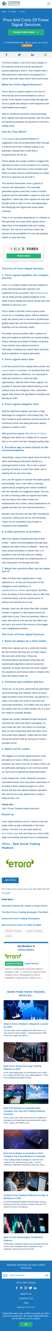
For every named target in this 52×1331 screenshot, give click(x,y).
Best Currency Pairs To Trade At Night (21, 925)
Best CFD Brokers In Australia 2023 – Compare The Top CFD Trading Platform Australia (24, 1111)
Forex (22, 12)
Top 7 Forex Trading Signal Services (20, 808)
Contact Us (26, 1298)
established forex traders (14, 590)
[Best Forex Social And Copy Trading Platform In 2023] (26, 1052)
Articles (13, 12)
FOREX (8, 936)
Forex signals (8, 139)
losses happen (9, 370)
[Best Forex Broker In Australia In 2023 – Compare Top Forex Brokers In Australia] (26, 1140)
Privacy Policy (26, 1307)
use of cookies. (33, 1318)
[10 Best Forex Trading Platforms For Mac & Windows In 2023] (26, 1182)
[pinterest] (21, 1287)
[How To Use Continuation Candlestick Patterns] (26, 1224)
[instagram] (25, 1287)
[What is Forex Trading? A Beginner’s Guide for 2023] (26, 1010)
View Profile (32, 964)
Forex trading (35, 931)
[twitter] (30, 1287)
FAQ (26, 1303)
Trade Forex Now (23, 32)
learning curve (41, 293)
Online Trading (13, 931)
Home (4, 12)
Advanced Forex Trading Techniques (21, 918)
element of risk (36, 433)
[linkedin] (35, 1287)
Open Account (14, 964)
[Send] (46, 1275)
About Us (26, 1294)
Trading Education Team (15, 42)
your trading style (10, 833)
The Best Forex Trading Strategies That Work (25, 912)
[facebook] (16, 1287)
